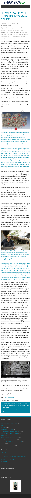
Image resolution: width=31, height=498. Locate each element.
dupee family (8, 30)
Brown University (9, 397)
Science (9, 25)
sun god (7, 38)
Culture (4, 25)
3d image (5, 27)
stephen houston (20, 36)
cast (15, 29)
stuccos (3, 38)
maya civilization (5, 34)
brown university (9, 29)
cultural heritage (21, 29)
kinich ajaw (18, 32)
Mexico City (12, 34)
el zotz (21, 30)
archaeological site (21, 27)
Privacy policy (3, 472)
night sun (18, 34)
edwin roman (16, 30)
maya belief (25, 32)
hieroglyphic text (11, 32)
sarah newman (12, 36)
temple (11, 38)
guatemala (3, 32)
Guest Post (6, 23)
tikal (15, 38)
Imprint (2, 474)
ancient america (12, 27)
